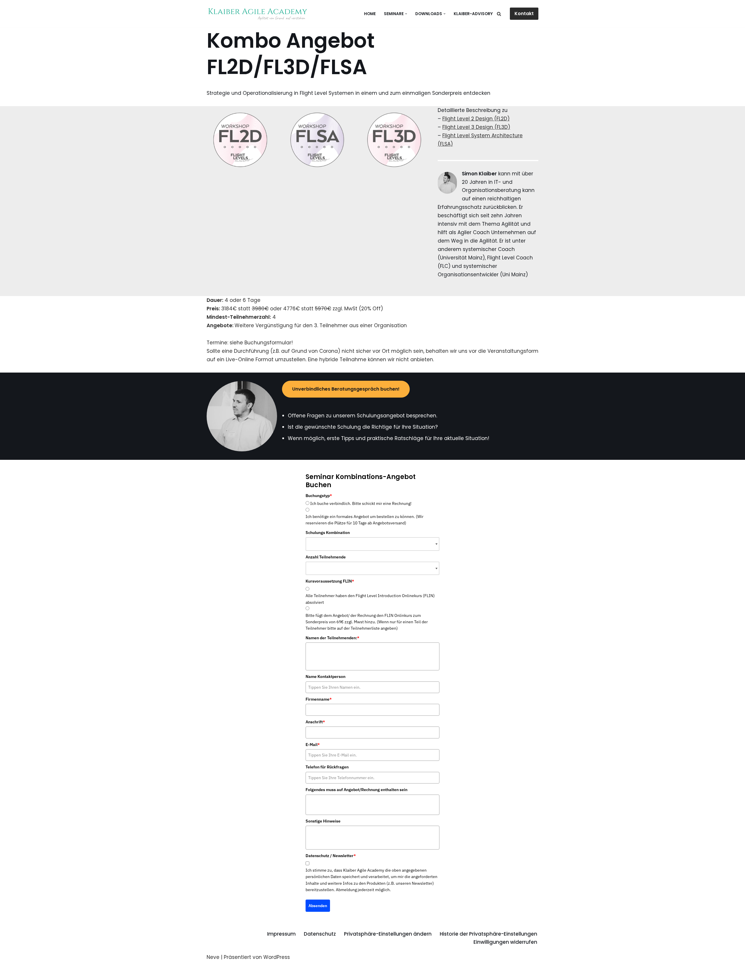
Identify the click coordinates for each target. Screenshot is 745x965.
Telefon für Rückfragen (327, 767)
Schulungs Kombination (328, 532)
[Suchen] (499, 14)
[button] (406, 14)
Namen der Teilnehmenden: (332, 637)
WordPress (276, 957)
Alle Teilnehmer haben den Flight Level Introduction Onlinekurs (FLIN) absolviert (370, 599)
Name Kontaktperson (325, 676)
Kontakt (524, 13)
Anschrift (315, 721)
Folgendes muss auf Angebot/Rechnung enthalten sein (356, 789)
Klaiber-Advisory (473, 14)
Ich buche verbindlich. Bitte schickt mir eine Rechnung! (360, 503)
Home (370, 14)
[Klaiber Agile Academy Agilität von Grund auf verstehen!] (257, 13)
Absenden (317, 905)
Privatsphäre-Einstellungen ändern (388, 933)
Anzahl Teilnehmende (326, 557)
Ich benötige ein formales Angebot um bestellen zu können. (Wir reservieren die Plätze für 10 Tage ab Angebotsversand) (364, 520)
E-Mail (313, 744)
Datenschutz (320, 933)
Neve (213, 957)
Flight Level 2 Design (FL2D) (476, 118)
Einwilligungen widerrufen (505, 942)
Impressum (281, 933)
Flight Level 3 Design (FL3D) (476, 127)
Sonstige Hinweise (323, 821)
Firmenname (319, 699)
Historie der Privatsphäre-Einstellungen (488, 933)
